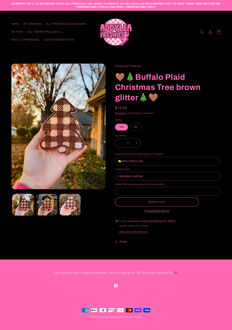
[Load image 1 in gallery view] (23, 204)
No (136, 126)
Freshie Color (122, 169)
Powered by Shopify (131, 317)
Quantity (120, 135)
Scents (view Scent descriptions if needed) (139, 154)
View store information (133, 231)
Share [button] (123, 241)
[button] (45, 32)
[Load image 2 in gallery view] (46, 204)
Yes (121, 126)
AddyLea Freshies (110, 317)
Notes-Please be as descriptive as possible (140, 184)
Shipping (120, 113)
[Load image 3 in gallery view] (70, 204)
